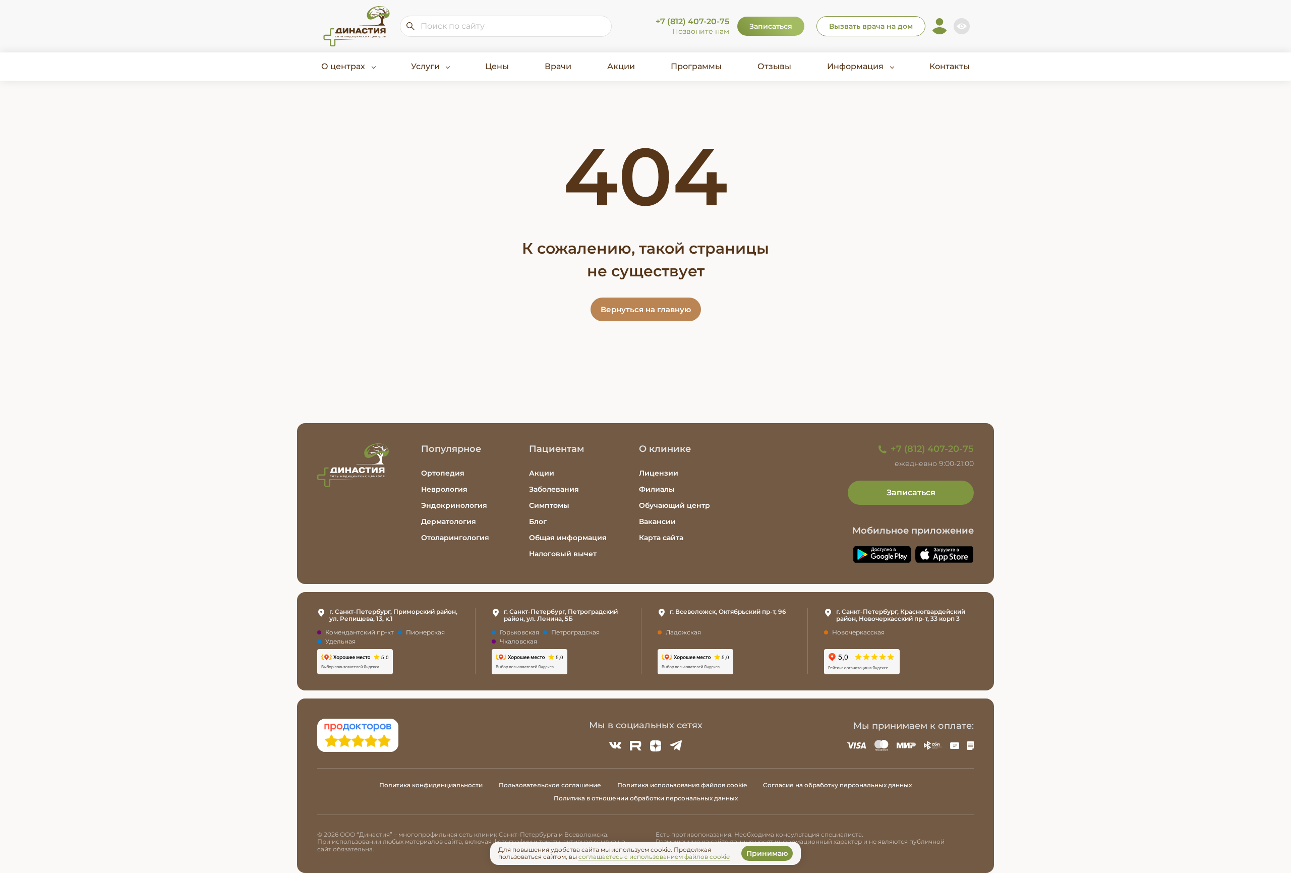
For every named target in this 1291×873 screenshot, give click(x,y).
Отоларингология (455, 537)
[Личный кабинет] (939, 26)
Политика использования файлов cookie (682, 785)
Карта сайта (661, 537)
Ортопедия (442, 473)
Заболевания (554, 489)
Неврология (444, 489)
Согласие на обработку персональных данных (837, 785)
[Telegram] (676, 745)
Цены (497, 66)
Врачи (558, 66)
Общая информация (568, 537)
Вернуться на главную (646, 309)
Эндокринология (454, 505)
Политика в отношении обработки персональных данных (646, 798)
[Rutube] (635, 745)
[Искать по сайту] (410, 26)
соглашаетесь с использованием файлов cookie (654, 856)
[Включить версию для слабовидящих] (962, 26)
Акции (621, 66)
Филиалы (657, 489)
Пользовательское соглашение (550, 785)
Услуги (425, 66)
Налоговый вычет (563, 553)
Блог (538, 521)
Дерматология (448, 521)
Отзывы (774, 66)
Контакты (949, 66)
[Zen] (656, 745)
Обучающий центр (674, 505)
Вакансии (657, 521)
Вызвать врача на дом (871, 26)
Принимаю (767, 853)
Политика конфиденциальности (431, 785)
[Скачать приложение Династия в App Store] (944, 554)
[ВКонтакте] (615, 745)
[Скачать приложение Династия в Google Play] (882, 554)
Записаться (770, 26)
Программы (696, 66)
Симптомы (549, 505)
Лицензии (658, 473)
